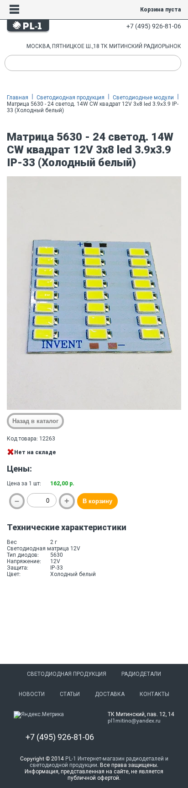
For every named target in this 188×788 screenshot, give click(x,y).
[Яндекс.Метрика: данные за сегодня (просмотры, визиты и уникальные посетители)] (39, 714)
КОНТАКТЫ (154, 694)
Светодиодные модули (143, 97)
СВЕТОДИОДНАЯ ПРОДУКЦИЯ (66, 674)
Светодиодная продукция (70, 97)
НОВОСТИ (32, 694)
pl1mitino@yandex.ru (134, 720)
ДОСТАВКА (110, 694)
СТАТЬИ (70, 694)
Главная (17, 97)
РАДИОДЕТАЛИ (141, 674)
